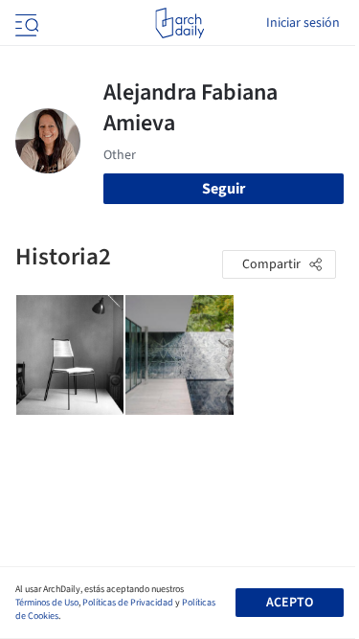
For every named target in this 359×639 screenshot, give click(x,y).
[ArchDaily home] (179, 23)
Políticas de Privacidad (127, 602)
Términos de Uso (47, 602)
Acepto (289, 602)
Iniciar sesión (303, 23)
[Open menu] (24, 23)
